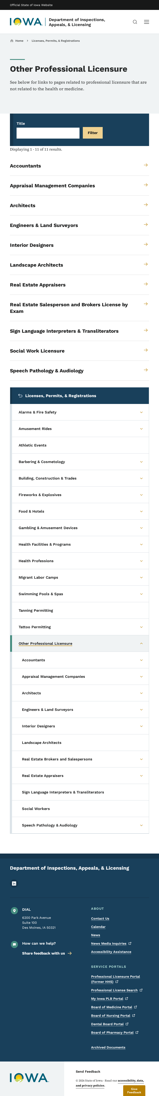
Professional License (114, 990)
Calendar (98, 927)
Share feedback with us (43, 953)
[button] (134, 1090)
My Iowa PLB (107, 999)
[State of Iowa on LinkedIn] (14, 886)
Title (21, 123)
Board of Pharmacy (112, 1032)
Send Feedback (88, 1071)
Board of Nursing (110, 1016)
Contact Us (100, 918)
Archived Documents (108, 1047)
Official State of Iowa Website (31, 5)
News (95, 935)
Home (19, 40)
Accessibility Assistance (111, 952)
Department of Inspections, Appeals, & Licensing (77, 22)
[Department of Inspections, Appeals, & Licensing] (26, 22)
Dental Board (107, 1024)
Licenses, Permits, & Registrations (56, 40)
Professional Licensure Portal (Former (115, 979)
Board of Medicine (111, 1007)
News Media (108, 943)
